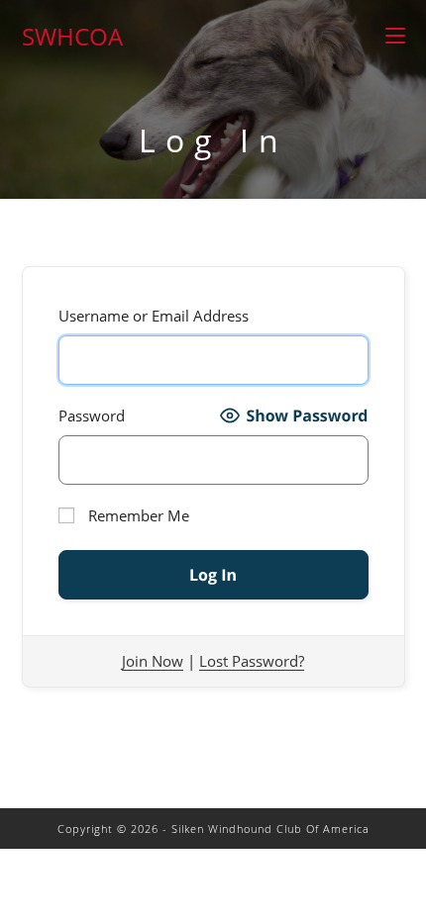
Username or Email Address (153, 315)
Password (91, 415)
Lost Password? (251, 661)
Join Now (152, 661)
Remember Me (136, 515)
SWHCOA (72, 36)
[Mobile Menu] (395, 36)
